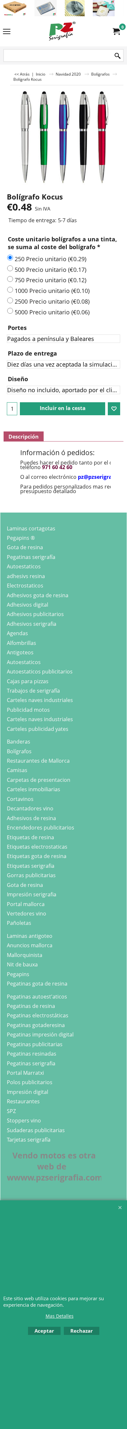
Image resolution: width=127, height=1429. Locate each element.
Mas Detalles (60, 1316)
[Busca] (117, 56)
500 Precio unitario (50, 269)
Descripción (23, 436)
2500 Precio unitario (52, 301)
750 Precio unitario (50, 280)
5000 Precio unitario (52, 312)
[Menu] (6, 32)
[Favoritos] (114, 409)
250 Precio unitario (50, 259)
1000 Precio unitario (52, 291)
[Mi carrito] (116, 31)
